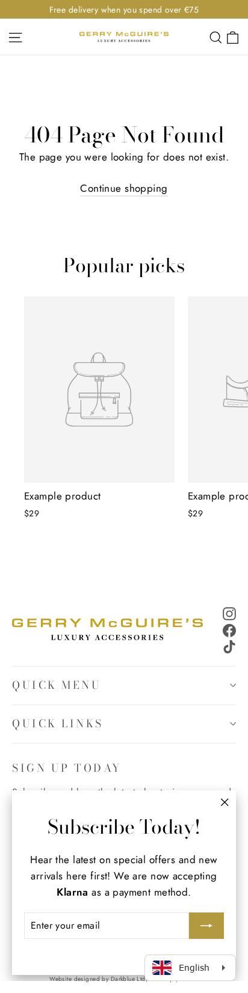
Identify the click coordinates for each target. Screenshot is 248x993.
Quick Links (58, 723)
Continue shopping (123, 188)
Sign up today (67, 767)
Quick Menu (56, 685)
